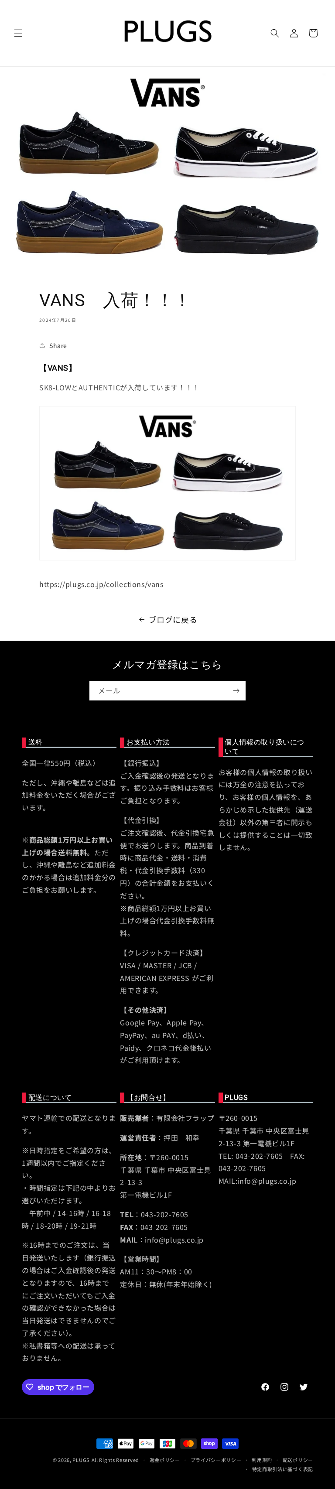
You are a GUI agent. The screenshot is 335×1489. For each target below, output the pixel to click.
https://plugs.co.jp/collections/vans (101, 584)
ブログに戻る (173, 619)
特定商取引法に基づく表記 (282, 1468)
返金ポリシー (165, 1459)
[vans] (167, 559)
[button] (18, 33)
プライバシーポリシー (216, 1459)
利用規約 (262, 1459)
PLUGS (81, 1459)
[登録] (236, 690)
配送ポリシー (298, 1459)
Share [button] (58, 345)
